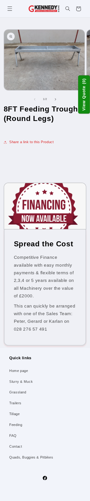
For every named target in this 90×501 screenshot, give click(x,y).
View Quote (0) (84, 94)
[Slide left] (35, 99)
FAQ (13, 436)
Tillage (14, 414)
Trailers (15, 403)
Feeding (15, 425)
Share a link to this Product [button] (31, 142)
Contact (15, 446)
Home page (18, 371)
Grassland (17, 392)
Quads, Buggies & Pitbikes (31, 457)
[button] (9, 8)
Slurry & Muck (21, 381)
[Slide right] (55, 99)
